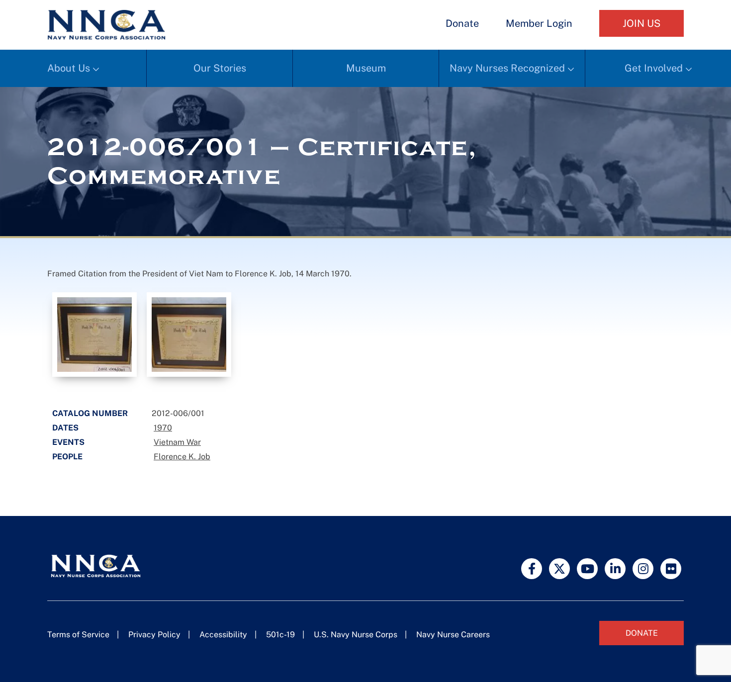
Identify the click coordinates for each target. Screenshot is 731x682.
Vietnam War (177, 442)
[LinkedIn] (615, 568)
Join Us (641, 23)
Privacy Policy (154, 634)
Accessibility (223, 634)
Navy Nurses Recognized (507, 68)
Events (68, 442)
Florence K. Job (182, 456)
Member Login (539, 23)
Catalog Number (90, 413)
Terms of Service (78, 634)
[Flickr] (670, 568)
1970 (163, 427)
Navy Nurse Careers (453, 634)
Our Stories (219, 68)
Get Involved (654, 68)
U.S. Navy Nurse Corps (355, 634)
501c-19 (280, 634)
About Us (68, 68)
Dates (65, 427)
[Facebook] (531, 568)
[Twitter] (559, 568)
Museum (366, 68)
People (67, 456)
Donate (462, 23)
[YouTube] (587, 568)
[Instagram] (643, 568)
